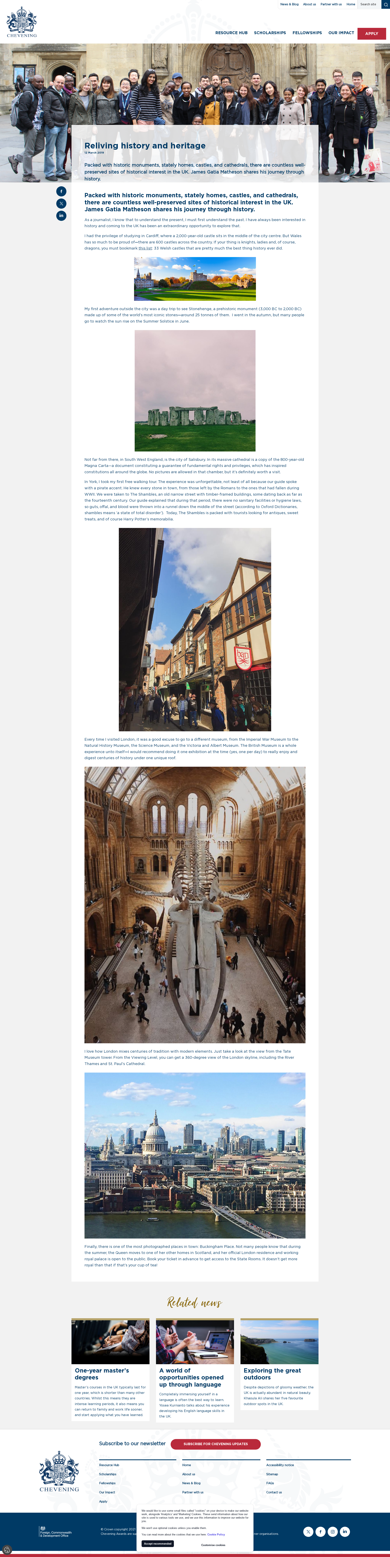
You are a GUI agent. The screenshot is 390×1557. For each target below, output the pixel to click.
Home (351, 4)
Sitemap (272, 1474)
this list (145, 248)
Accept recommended (157, 1543)
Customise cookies (213, 1545)
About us (309, 4)
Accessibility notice (280, 1465)
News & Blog (289, 4)
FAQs (270, 1483)
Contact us (274, 1492)
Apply (371, 34)
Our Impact (107, 1492)
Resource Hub (231, 33)
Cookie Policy (216, 1534)
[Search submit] (385, 4)
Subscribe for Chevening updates (216, 1444)
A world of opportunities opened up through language (191, 1378)
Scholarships (270, 33)
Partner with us (331, 4)
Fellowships (307, 33)
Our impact (341, 33)
